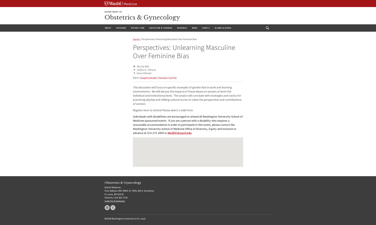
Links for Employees (115, 200)
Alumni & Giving (223, 28)
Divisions (121, 28)
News (195, 28)
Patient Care (138, 28)
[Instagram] (107, 207)
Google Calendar (148, 77)
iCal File (173, 77)
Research (182, 28)
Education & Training (160, 28)
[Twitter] (112, 207)
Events (206, 28)
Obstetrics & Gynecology (142, 17)
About (108, 28)
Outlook (163, 77)
